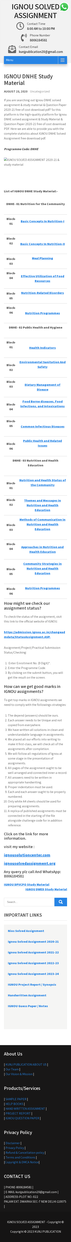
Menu (9, 60)
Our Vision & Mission (19, 1074)
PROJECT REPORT (18, 1113)
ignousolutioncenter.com (27, 855)
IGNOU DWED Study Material (46, 889)
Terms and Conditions (20, 1157)
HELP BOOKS (14, 1104)
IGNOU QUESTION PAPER (22, 1118)
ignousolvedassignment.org (30, 863)
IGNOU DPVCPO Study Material (26, 884)
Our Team (12, 1069)
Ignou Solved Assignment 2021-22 (33, 952)
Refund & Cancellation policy (25, 1153)
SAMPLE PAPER (16, 1099)
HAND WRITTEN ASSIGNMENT (25, 1109)
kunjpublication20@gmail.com (41, 52)
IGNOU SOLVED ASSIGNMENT (35, 10)
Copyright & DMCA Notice (22, 1162)
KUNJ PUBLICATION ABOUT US (26, 1064)
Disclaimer (13, 1143)
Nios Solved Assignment (26, 931)
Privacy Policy (15, 1148)
